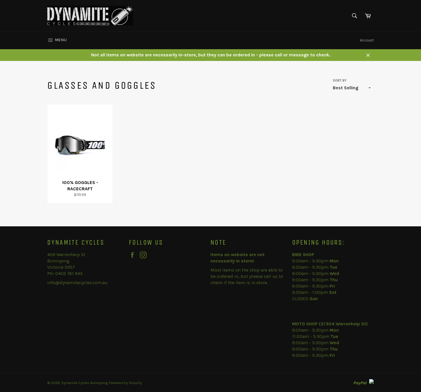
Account (367, 40)
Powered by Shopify (125, 383)
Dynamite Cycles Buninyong (85, 383)
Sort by (340, 80)
